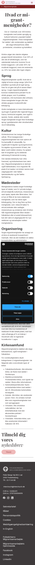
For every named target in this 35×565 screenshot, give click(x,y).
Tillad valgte (17, 313)
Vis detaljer (25, 301)
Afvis (17, 319)
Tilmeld (8, 452)
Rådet (6, 511)
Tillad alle (17, 307)
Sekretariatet (9, 506)
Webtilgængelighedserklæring (18, 524)
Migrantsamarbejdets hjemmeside (13, 545)
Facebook (8, 550)
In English (8, 529)
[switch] (30, 282)
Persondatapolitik (11, 515)
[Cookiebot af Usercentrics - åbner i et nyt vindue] (25, 244)
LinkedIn (7, 559)
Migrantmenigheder (10, 7)
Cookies (7, 520)
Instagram (8, 555)
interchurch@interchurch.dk (14, 487)
